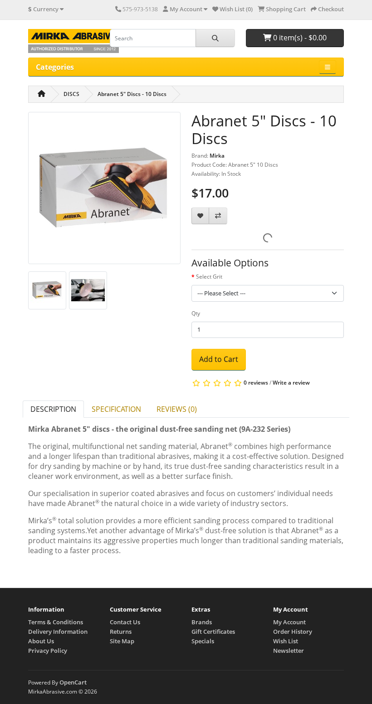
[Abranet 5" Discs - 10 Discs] (104, 191)
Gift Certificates (213, 631)
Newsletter (288, 650)
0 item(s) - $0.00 (299, 38)
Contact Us (125, 622)
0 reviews (256, 382)
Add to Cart (218, 359)
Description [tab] (53, 409)
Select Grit (209, 276)
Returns (121, 631)
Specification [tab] (116, 409)
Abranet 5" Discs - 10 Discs (132, 94)
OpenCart (73, 682)
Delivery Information (58, 631)
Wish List (285, 641)
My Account (289, 622)
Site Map (122, 641)
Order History (292, 631)
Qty (195, 313)
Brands (201, 622)
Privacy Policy (47, 650)
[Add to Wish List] (200, 215)
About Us (41, 641)
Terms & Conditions (55, 622)
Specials (202, 641)
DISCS (71, 94)
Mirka (217, 155)
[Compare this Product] (218, 215)
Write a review (291, 382)
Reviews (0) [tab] (177, 409)
